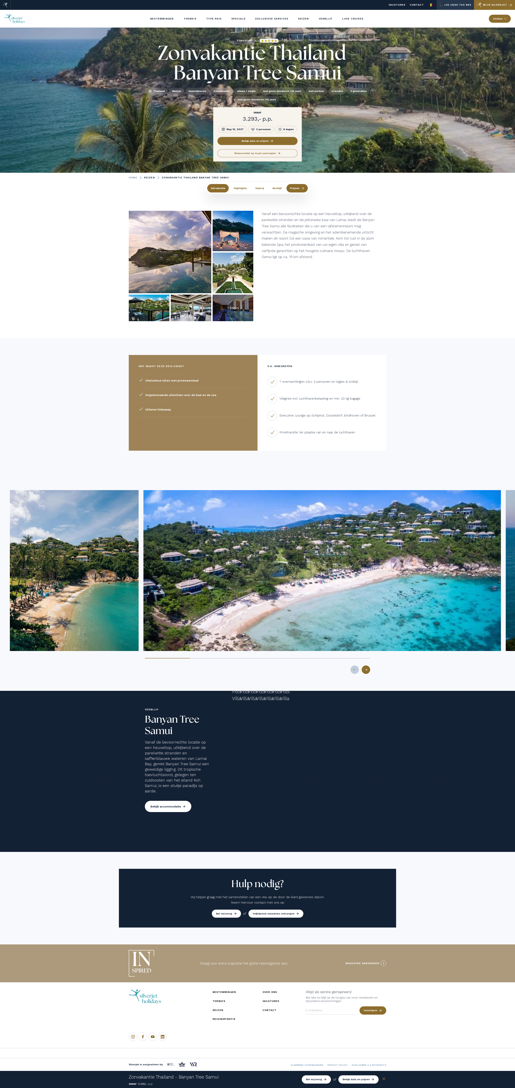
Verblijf (277, 188)
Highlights (240, 188)
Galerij (259, 188)
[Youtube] (152, 1036)
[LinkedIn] (162, 1036)
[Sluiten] (383, 1079)
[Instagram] (133, 1036)
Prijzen (294, 188)
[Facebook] (143, 1036)
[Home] (5, 5)
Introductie (218, 188)
